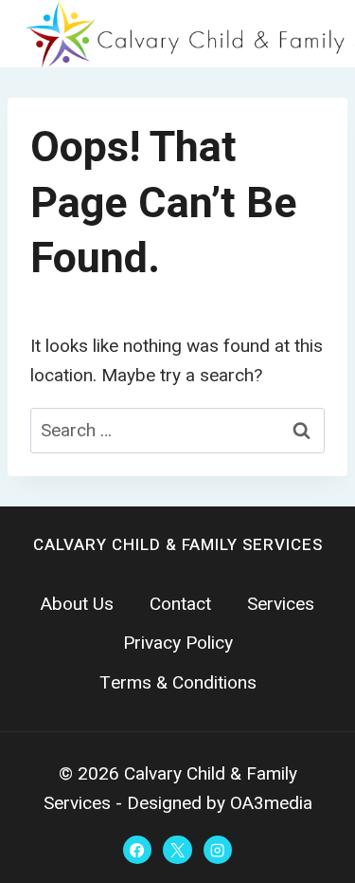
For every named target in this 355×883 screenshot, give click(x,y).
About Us (77, 604)
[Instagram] (218, 850)
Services (280, 604)
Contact (180, 604)
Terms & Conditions (178, 683)
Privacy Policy (178, 643)
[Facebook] (137, 850)
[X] (177, 850)
